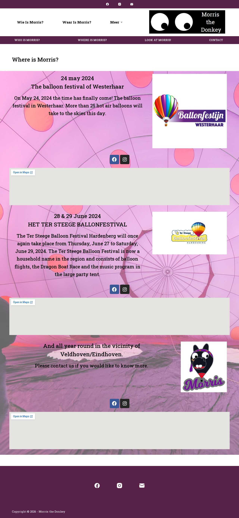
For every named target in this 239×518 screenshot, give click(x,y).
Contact (216, 40)
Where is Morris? (92, 40)
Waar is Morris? (76, 22)
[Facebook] (107, 4)
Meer (114, 22)
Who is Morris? (27, 40)
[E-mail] (131, 4)
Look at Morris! (158, 40)
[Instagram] (119, 4)
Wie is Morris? (30, 22)
